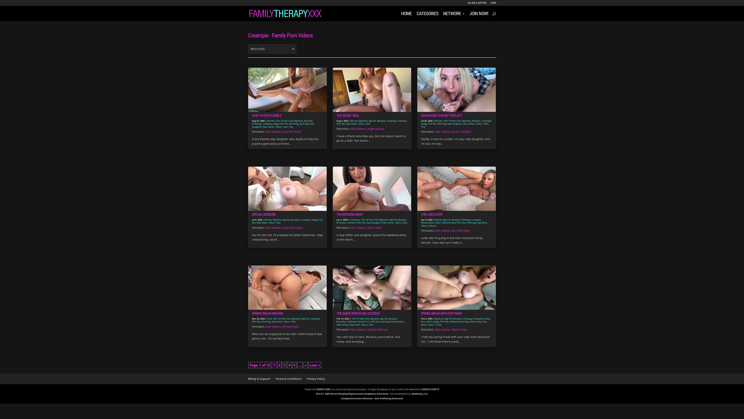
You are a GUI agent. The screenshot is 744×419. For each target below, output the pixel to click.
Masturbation (428, 222)
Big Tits (372, 120)
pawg (275, 123)
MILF (438, 222)
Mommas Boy (449, 222)
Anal (269, 318)
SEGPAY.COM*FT (430, 389)
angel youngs (375, 129)
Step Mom (482, 222)
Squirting (303, 123)
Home (406, 14)
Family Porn (363, 321)
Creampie (267, 123)
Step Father (268, 126)
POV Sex (283, 123)
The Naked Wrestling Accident (358, 313)
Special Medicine (264, 214)
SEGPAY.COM (323, 389)
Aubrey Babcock (377, 329)
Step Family (342, 324)
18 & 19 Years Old (284, 120)
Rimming (293, 123)
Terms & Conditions (289, 379)
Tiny (291, 126)
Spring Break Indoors (267, 313)
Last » (315, 365)
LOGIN (493, 3)
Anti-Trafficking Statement (388, 398)
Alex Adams (273, 131)
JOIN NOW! (478, 14)
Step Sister (351, 123)
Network (452, 14)
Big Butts (298, 120)
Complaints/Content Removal (356, 398)
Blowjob (308, 120)
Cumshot (351, 222)
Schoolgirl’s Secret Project (441, 115)
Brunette (341, 222)
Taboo (278, 126)
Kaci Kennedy (460, 230)
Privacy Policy (316, 379)
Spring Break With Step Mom (441, 313)
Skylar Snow (459, 329)
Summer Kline (291, 131)
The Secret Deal (348, 115)
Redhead (454, 321)
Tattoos (432, 225)
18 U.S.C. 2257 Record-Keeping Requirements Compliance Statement (352, 393)
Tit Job (438, 324)
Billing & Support (477, 3)
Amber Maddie (461, 131)
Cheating (256, 123)
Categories (427, 14)
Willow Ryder (290, 326)
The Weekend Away (350, 214)
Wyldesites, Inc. (420, 393)
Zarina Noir (374, 227)
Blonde (270, 120)
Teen (285, 126)
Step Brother (397, 321)
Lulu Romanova (292, 227)
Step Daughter (454, 123)
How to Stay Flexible (267, 115)
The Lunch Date (432, 214)
